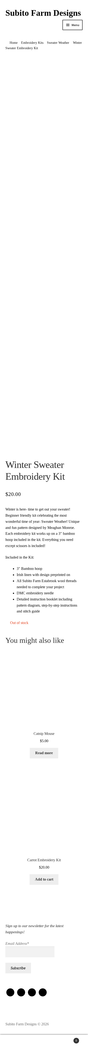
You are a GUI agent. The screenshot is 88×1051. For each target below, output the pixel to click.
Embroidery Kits (32, 42)
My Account (14, 1043)
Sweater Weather (58, 42)
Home (14, 42)
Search (44, 1043)
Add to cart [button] (44, 879)
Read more (44, 753)
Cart (68, 1039)
